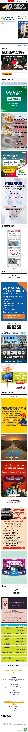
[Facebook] (19, 1)
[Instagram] (22, 1)
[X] (17, 1)
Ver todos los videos (7, 74)
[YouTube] (26, 1)
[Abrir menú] (2, 13)
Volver (2, 23)
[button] (7, 1)
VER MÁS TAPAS (14, 268)
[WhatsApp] (15, 1)
